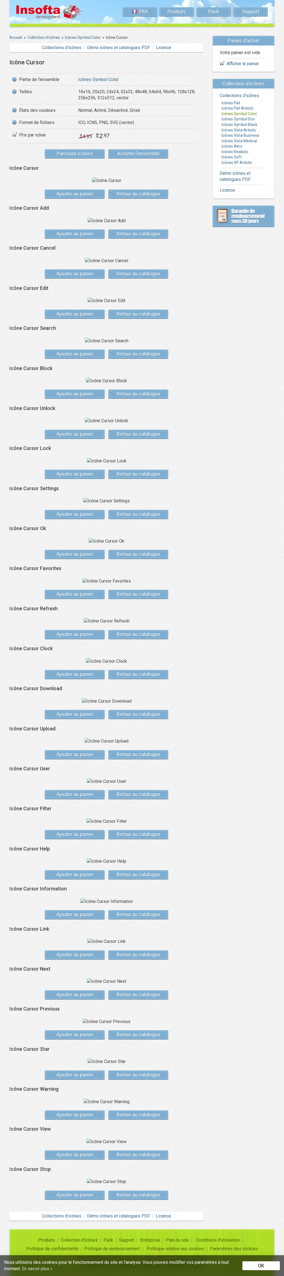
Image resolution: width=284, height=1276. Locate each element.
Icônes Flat (231, 103)
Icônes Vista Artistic (239, 130)
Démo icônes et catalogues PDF (118, 47)
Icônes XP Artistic (237, 162)
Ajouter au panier (74, 194)
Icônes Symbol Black (239, 124)
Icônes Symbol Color (98, 79)
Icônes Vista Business (240, 135)
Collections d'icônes (61, 47)
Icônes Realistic (235, 152)
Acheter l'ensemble (138, 153)
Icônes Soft (232, 157)
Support (250, 11)
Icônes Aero (232, 146)
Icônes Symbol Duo (238, 119)
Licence (163, 47)
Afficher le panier (243, 63)
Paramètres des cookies (234, 1248)
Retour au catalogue (138, 194)
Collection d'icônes (79, 1240)
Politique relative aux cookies (175, 1248)
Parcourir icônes (75, 153)
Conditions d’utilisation (218, 1240)
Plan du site (177, 1240)
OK (261, 1266)
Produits (177, 11)
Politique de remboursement (112, 1248)
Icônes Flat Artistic (237, 108)
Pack (213, 11)
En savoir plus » (37, 1268)
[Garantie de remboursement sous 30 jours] (243, 216)
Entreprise (150, 1240)
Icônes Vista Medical (239, 141)
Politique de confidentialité (52, 1248)
